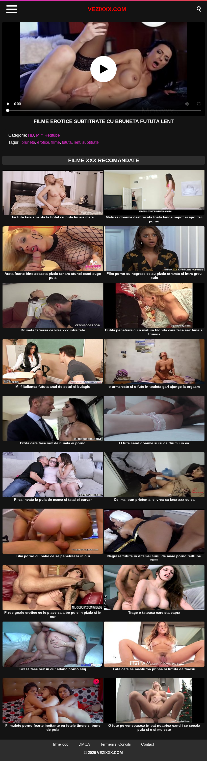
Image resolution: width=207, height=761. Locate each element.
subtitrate (90, 142)
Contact (147, 744)
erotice (43, 142)
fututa (67, 142)
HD (31, 135)
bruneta (28, 142)
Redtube (52, 135)
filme (55, 142)
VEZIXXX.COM (107, 9)
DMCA (84, 744)
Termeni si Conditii (115, 744)
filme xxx (60, 744)
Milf (39, 135)
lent (77, 142)
